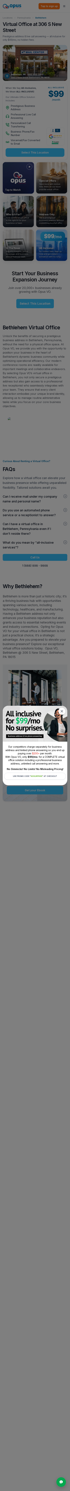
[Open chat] (61, 1482)
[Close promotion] (61, 711)
